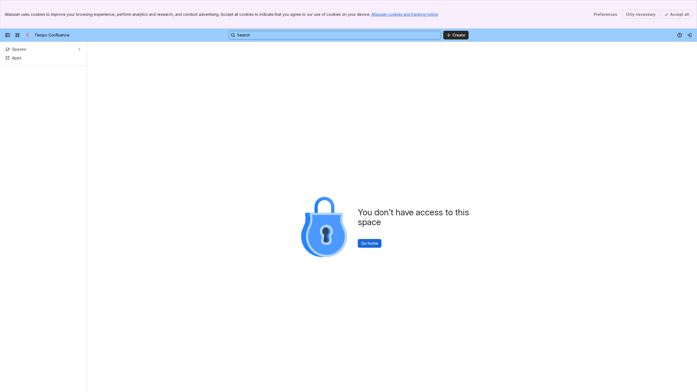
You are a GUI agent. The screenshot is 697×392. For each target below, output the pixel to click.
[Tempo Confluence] (28, 35)
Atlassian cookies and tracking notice (404, 14)
